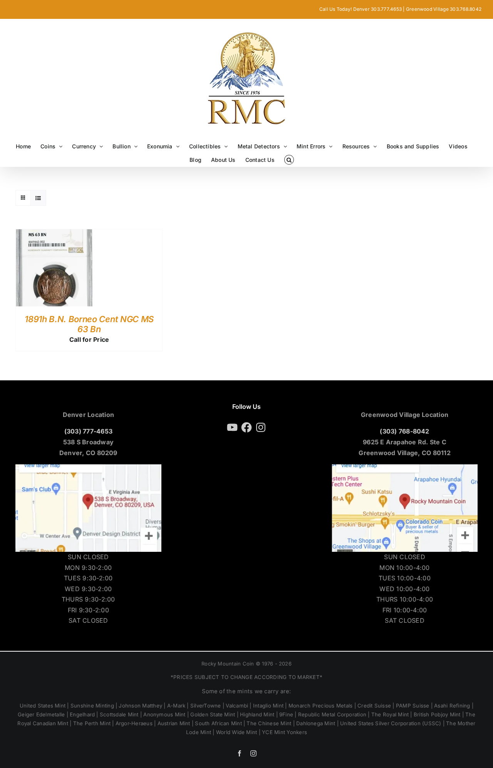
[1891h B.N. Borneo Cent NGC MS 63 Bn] (54, 234)
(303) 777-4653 (88, 431)
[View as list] (38, 197)
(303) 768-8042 (404, 431)
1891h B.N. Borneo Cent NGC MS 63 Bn (89, 324)
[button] (289, 159)
